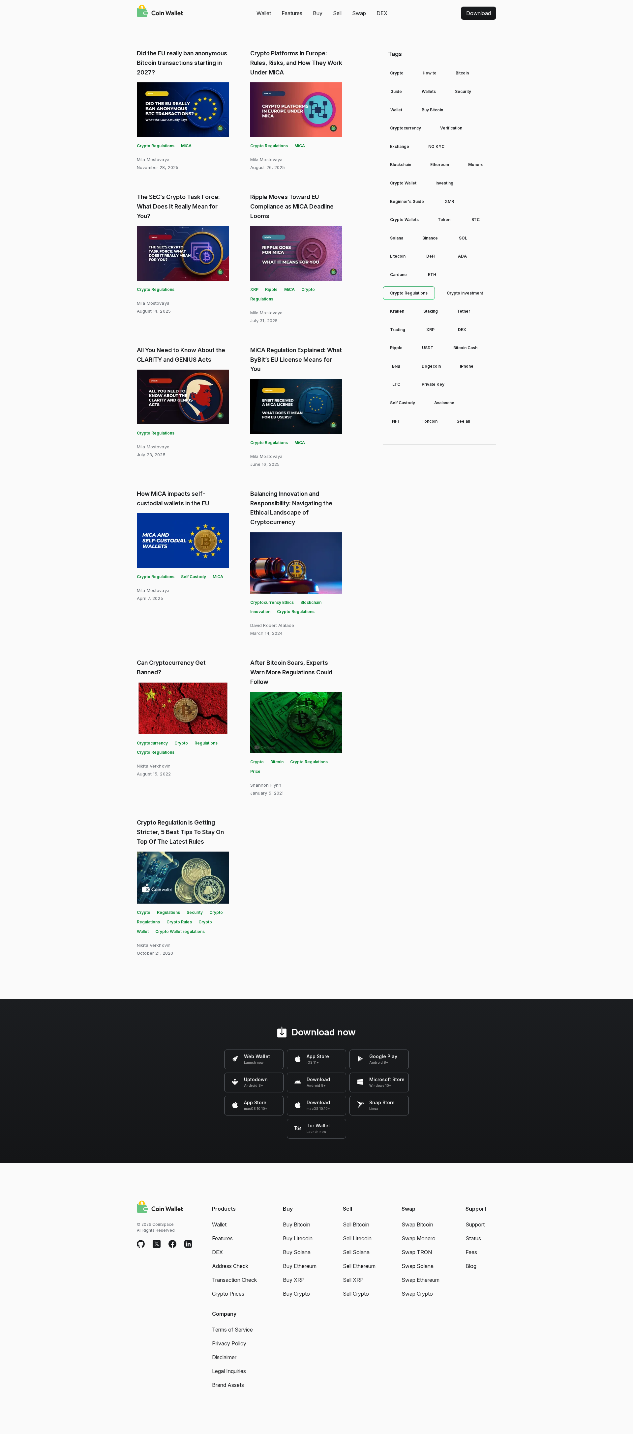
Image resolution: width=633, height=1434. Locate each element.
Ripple (271, 289)
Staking (430, 311)
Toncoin (429, 421)
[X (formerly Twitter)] (157, 1244)
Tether (463, 311)
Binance (430, 238)
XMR (449, 201)
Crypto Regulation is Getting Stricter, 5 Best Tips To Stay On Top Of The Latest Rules (180, 832)
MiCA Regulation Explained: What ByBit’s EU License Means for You (296, 360)
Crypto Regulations (155, 145)
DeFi (430, 256)
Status (473, 1238)
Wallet (263, 13)
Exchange (399, 146)
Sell (337, 13)
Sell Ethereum (359, 1266)
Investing (444, 183)
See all (463, 421)
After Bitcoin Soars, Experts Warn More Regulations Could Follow (291, 672)
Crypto (181, 743)
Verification (451, 128)
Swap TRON (417, 1252)
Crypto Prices (228, 1293)
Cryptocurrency (152, 743)
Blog (471, 1266)
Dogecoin (431, 366)
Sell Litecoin (357, 1238)
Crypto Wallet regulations (180, 931)
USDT (428, 347)
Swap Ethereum (420, 1280)
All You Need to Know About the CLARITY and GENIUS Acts (181, 355)
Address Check (230, 1266)
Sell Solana (356, 1252)
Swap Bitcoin (417, 1224)
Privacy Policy (229, 1343)
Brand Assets (228, 1385)
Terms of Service (232, 1329)
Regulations (206, 743)
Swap (359, 13)
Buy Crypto (296, 1293)
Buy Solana (297, 1252)
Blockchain (400, 164)
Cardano (398, 274)
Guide (396, 91)
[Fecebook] (172, 1244)
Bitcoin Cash (465, 347)
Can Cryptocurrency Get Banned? (171, 667)
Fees (471, 1252)
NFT (396, 421)
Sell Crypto (356, 1293)
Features (292, 13)
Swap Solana (418, 1266)
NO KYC (436, 146)
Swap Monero (419, 1238)
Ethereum (439, 164)
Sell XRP (353, 1280)
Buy (317, 13)
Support (475, 1224)
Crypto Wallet (403, 183)
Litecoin (398, 256)
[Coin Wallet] (160, 12)
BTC (475, 219)
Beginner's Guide (407, 201)
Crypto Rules (179, 921)
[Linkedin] (188, 1244)
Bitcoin (277, 761)
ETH (432, 274)
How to (430, 72)
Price (255, 771)
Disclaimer (224, 1357)
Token (444, 219)
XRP (254, 289)
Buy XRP (294, 1280)
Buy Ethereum (299, 1266)
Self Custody (193, 576)
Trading (397, 329)
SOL (463, 238)
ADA (462, 256)
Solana (396, 238)
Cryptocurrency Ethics (272, 602)
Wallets (429, 91)
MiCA (186, 145)
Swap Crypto (417, 1293)
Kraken (397, 311)
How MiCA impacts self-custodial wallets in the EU (173, 498)
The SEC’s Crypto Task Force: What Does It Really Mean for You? (178, 206)
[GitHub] (141, 1244)
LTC (396, 384)
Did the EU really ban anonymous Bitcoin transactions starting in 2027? (182, 63)
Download (478, 13)
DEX (382, 13)
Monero (476, 164)
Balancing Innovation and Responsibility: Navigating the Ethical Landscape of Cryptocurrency (291, 507)
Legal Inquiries (229, 1371)
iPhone (466, 366)
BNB (396, 366)
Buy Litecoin (298, 1238)
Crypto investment (465, 293)
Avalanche (444, 402)
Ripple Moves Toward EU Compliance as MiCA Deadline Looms (292, 206)
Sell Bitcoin (356, 1224)
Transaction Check (234, 1280)
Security (195, 912)
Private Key (433, 384)
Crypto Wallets (404, 219)
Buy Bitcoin (432, 109)
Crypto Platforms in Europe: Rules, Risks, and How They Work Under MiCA (296, 63)
